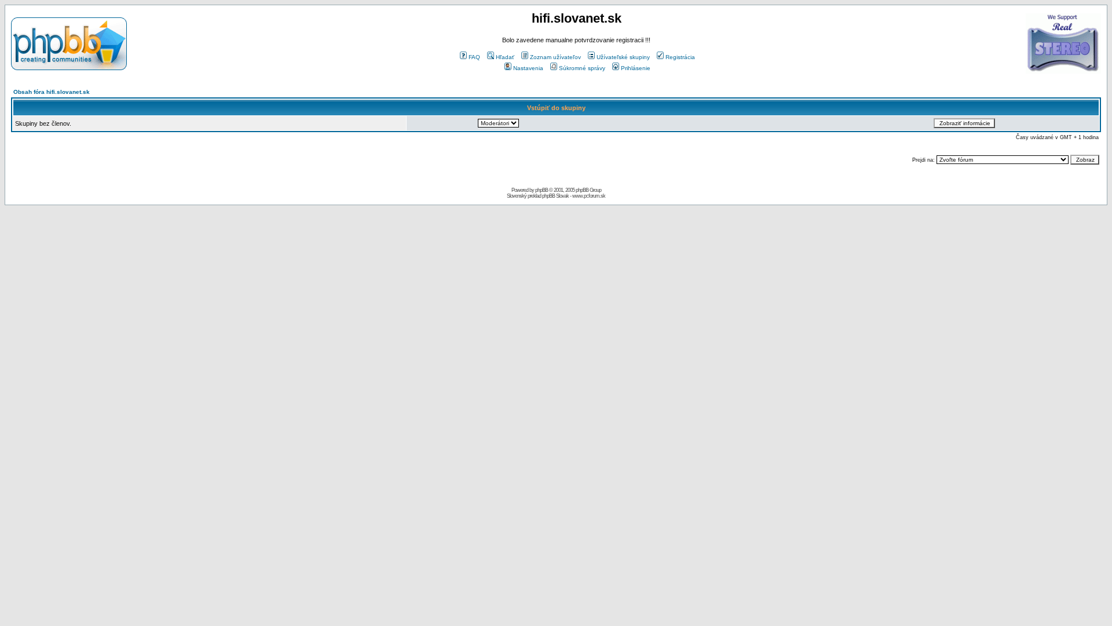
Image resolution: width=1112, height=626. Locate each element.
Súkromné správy (582, 68)
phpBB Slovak (555, 196)
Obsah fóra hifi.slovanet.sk (51, 92)
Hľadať (505, 57)
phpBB (541, 190)
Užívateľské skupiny (623, 57)
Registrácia (680, 57)
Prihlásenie (635, 68)
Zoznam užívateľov (555, 57)
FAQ (474, 57)
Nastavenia (528, 68)
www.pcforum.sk (588, 196)
